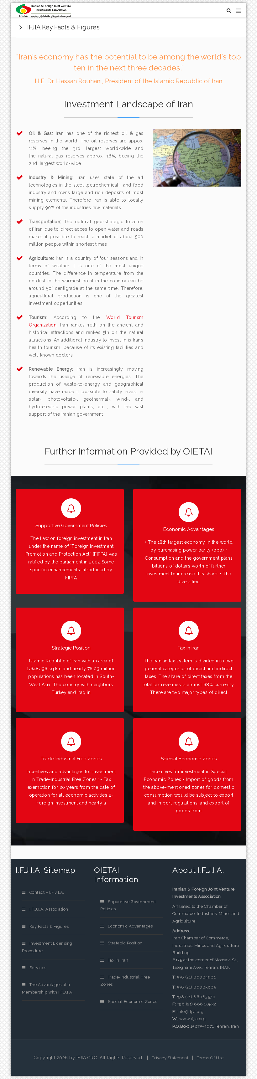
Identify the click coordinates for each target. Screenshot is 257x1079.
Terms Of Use (210, 1058)
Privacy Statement (170, 1058)
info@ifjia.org (190, 1011)
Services (37, 967)
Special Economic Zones (132, 1001)
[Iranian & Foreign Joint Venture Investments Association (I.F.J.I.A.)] (43, 10)
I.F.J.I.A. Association (48, 909)
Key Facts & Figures (49, 926)
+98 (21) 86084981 (196, 977)
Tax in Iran (118, 960)
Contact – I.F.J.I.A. (46, 892)
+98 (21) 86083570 (195, 996)
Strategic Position (125, 943)
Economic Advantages (130, 926)
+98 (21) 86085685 (196, 987)
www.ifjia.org (192, 1018)
